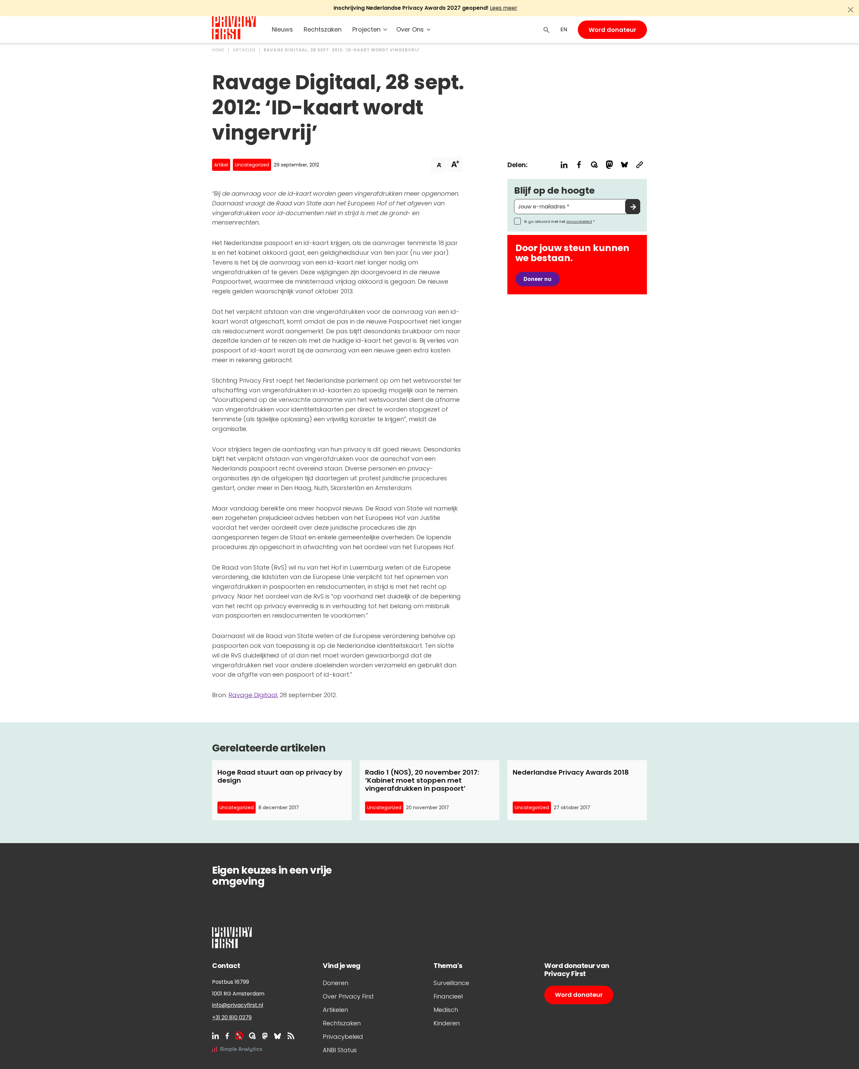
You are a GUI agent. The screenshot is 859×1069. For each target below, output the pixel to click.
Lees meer (503, 8)
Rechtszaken (323, 29)
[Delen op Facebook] (579, 164)
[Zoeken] (547, 30)
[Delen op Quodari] (594, 164)
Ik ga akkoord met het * (559, 221)
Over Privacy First (348, 996)
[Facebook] (227, 1035)
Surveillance (451, 983)
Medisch (446, 1010)
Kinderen (447, 1023)
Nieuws (282, 29)
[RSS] (291, 1035)
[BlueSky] (277, 1035)
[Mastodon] (264, 1035)
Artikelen (335, 1010)
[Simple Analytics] (237, 1049)
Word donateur (612, 30)
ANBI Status (340, 1050)
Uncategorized (252, 164)
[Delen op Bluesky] (624, 164)
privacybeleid (579, 221)
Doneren (335, 983)
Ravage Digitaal (253, 695)
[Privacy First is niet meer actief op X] (239, 1035)
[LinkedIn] (215, 1035)
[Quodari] (252, 1035)
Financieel (448, 996)
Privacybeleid (343, 1036)
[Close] (851, 9)
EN (563, 29)
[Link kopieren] (639, 164)
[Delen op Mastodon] (609, 164)
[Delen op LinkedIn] (563, 164)
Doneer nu (537, 279)
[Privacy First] (234, 27)
